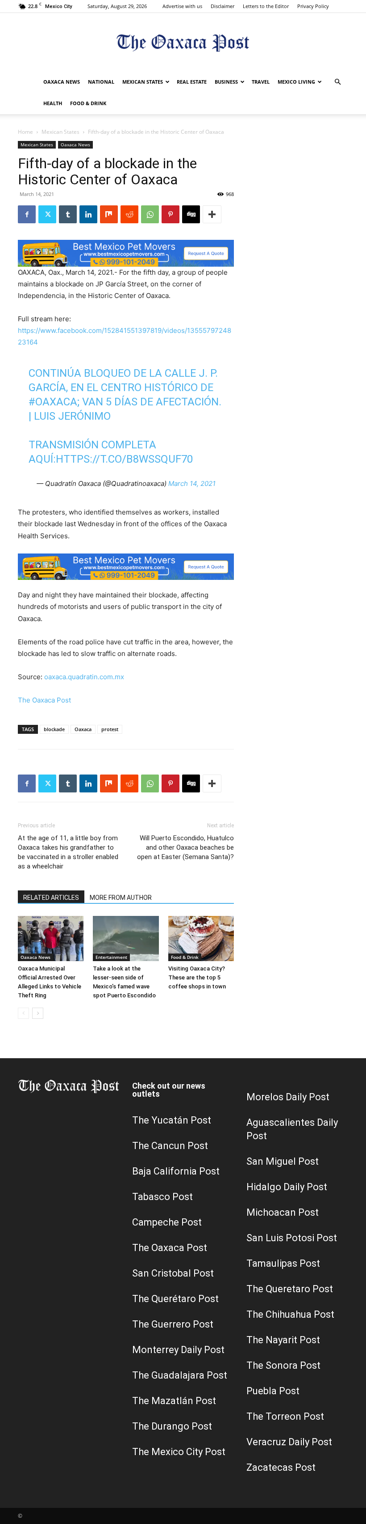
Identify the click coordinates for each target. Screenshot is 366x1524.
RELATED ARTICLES (51, 897)
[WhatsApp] (150, 214)
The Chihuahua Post (290, 1314)
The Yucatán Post (171, 1120)
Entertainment (111, 957)
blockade (54, 729)
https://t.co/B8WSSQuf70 (124, 459)
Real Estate (192, 81)
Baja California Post (176, 1171)
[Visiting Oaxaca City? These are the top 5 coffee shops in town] (201, 938)
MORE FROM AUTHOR (121, 897)
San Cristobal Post (173, 1273)
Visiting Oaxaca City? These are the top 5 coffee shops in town (197, 977)
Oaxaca (83, 729)
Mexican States (142, 81)
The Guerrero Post (172, 1324)
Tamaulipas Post (283, 1263)
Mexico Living (296, 81)
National (101, 81)
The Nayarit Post (283, 1339)
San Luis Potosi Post (291, 1237)
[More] (212, 214)
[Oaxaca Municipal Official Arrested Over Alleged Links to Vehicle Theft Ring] (50, 938)
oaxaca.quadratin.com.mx (84, 677)
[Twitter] (47, 214)
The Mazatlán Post (174, 1400)
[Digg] (191, 214)
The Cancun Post (170, 1145)
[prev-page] (23, 1013)
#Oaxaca (53, 402)
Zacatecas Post (281, 1467)
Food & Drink (88, 103)
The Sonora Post (283, 1365)
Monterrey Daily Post (178, 1349)
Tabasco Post (162, 1196)
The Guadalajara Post (179, 1375)
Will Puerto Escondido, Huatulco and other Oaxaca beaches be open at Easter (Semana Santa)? (185, 847)
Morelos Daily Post (287, 1097)
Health (52, 103)
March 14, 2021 (192, 483)
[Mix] (109, 214)
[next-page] (37, 1013)
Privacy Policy (313, 6)
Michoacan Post (282, 1212)
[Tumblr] (68, 214)
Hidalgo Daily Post (286, 1186)
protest (109, 729)
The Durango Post (172, 1426)
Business (226, 81)
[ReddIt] (129, 214)
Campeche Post (167, 1222)
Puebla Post (272, 1390)
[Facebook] (27, 214)
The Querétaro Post (175, 1298)
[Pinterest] (170, 214)
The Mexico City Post (178, 1451)
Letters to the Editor (266, 6)
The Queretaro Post (289, 1288)
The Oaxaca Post (44, 700)
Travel (261, 81)
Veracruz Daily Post (289, 1441)
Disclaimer (222, 6)
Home (25, 132)
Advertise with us (182, 6)
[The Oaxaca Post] (183, 43)
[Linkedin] (88, 214)
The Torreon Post (285, 1416)
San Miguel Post (282, 1161)
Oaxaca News (61, 81)
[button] (337, 82)
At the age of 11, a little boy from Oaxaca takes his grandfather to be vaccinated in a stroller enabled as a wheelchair (68, 852)
